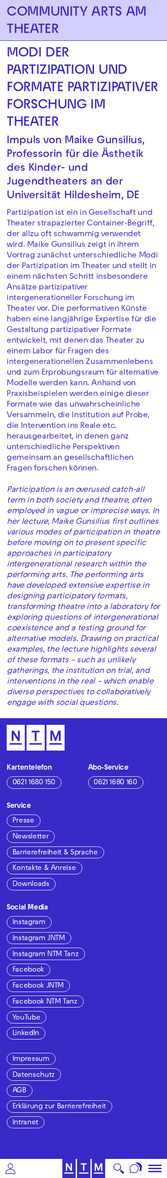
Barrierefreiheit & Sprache (55, 853)
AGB (19, 1091)
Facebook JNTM (38, 986)
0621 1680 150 (33, 783)
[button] (10, 1168)
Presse (23, 821)
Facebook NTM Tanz (44, 1002)
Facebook (28, 970)
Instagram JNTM (38, 938)
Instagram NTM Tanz (45, 954)
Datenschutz (33, 1075)
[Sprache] (136, 1168)
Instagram (28, 922)
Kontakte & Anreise (44, 868)
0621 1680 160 (115, 783)
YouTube (26, 1018)
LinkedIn (25, 1033)
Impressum (30, 1059)
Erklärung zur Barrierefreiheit (59, 1107)
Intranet (25, 1123)
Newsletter (30, 837)
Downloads (30, 884)
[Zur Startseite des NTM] (83, 1168)
